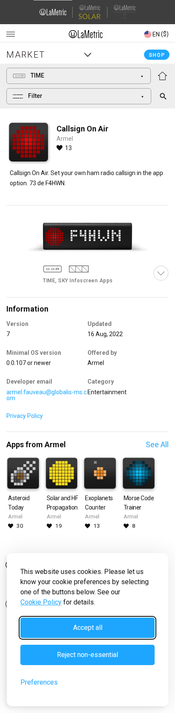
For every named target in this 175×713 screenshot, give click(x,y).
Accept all (87, 628)
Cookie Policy (41, 602)
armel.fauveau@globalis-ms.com (46, 395)
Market (25, 55)
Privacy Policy (24, 415)
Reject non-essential (87, 655)
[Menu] (10, 34)
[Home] (86, 34)
